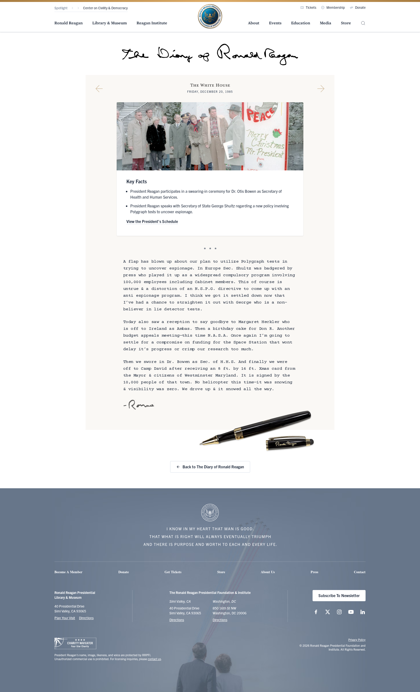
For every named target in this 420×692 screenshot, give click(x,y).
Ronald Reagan (68, 23)
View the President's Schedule (152, 221)
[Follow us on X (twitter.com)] (328, 612)
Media (325, 23)
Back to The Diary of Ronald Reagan (213, 466)
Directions (86, 618)
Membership (335, 7)
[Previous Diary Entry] (99, 88)
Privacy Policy (357, 639)
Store (346, 23)
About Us (268, 571)
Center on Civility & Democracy (105, 8)
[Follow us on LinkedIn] (363, 612)
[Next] (78, 8)
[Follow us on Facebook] (316, 612)
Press (314, 571)
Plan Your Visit (64, 618)
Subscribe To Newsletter (339, 595)
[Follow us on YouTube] (351, 612)
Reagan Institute (152, 23)
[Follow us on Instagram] (339, 612)
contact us (154, 659)
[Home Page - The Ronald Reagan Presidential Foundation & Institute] (210, 16)
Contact (360, 571)
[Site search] (363, 23)
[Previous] (72, 8)
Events (275, 23)
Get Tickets (173, 571)
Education (300, 23)
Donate (360, 7)
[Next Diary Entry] (321, 88)
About (253, 23)
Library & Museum (109, 23)
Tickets (311, 7)
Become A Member (68, 571)
